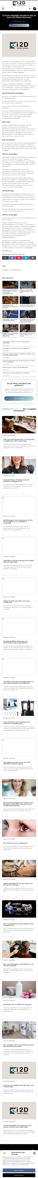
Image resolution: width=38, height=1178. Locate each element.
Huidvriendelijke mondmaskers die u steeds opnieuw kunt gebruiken (17, 1126)
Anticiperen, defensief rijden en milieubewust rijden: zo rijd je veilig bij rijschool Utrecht (18, 354)
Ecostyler (29, 248)
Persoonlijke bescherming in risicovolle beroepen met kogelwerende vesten (27, 321)
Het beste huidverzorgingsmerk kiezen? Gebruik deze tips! (18, 561)
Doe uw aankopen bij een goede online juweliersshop (18, 924)
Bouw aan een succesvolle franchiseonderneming (16, 348)
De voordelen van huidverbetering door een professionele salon (18, 1045)
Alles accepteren (19, 1170)
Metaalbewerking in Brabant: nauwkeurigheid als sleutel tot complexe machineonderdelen (10, 291)
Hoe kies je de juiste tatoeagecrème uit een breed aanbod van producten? (18, 682)
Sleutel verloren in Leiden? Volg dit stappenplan (15, 367)
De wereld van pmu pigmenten (15, 843)
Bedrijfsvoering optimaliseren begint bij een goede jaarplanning (10, 335)
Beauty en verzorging (19, 25)
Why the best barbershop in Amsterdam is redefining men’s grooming (19, 440)
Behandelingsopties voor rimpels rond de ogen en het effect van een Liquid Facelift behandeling (18, 804)
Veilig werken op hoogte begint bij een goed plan (16, 373)
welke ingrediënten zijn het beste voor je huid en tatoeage (18, 884)
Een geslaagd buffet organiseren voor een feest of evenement (10, 306)
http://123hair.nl (7, 251)
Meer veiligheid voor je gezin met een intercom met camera (27, 335)
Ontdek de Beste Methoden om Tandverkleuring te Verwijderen (15, 642)
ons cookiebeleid (12, 1164)
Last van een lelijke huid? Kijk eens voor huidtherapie (18, 1086)
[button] (34, 1153)
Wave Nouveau (19, 72)
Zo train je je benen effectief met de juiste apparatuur (27, 306)
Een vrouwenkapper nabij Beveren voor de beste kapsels (18, 964)
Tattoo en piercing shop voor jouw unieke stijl (16, 601)
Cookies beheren (19, 1175)
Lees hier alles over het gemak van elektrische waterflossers (16, 722)
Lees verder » (6, 345)
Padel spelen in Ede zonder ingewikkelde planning (9, 320)
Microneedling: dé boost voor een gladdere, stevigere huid (16, 480)
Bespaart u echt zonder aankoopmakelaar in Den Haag (26, 291)
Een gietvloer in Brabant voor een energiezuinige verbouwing (16, 342)
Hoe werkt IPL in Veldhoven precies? (17, 1004)
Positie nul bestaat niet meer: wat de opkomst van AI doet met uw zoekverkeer (18, 361)
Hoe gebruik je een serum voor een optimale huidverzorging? (16, 763)
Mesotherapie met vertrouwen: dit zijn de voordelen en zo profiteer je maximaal (18, 521)
